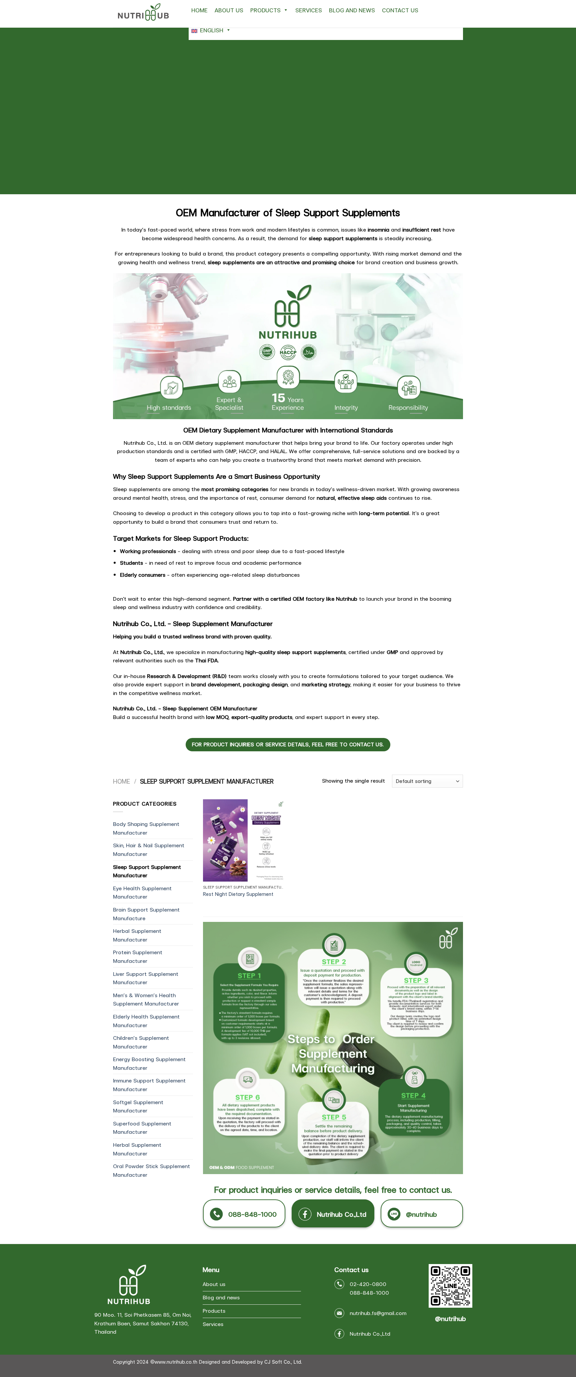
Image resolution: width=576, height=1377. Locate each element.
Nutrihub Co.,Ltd (370, 1333)
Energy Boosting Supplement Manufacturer (149, 1063)
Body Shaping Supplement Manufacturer (146, 828)
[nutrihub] (146, 14)
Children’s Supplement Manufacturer (141, 1042)
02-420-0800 (368, 1284)
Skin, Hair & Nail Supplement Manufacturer (148, 849)
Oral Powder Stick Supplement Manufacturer (151, 1170)
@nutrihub (450, 1318)
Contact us (400, 10)
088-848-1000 (369, 1292)
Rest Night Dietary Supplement (238, 894)
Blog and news (352, 10)
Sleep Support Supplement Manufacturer (147, 871)
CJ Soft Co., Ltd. (283, 1361)
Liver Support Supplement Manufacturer (145, 978)
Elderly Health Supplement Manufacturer (146, 1021)
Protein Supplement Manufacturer (137, 956)
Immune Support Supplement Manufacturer (149, 1084)
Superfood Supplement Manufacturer (142, 1127)
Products (265, 10)
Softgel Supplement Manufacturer (138, 1106)
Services (308, 10)
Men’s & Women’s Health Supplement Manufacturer (146, 999)
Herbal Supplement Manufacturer (137, 935)
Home (199, 10)
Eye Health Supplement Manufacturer (142, 892)
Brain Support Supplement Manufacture (146, 914)
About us (229, 10)
